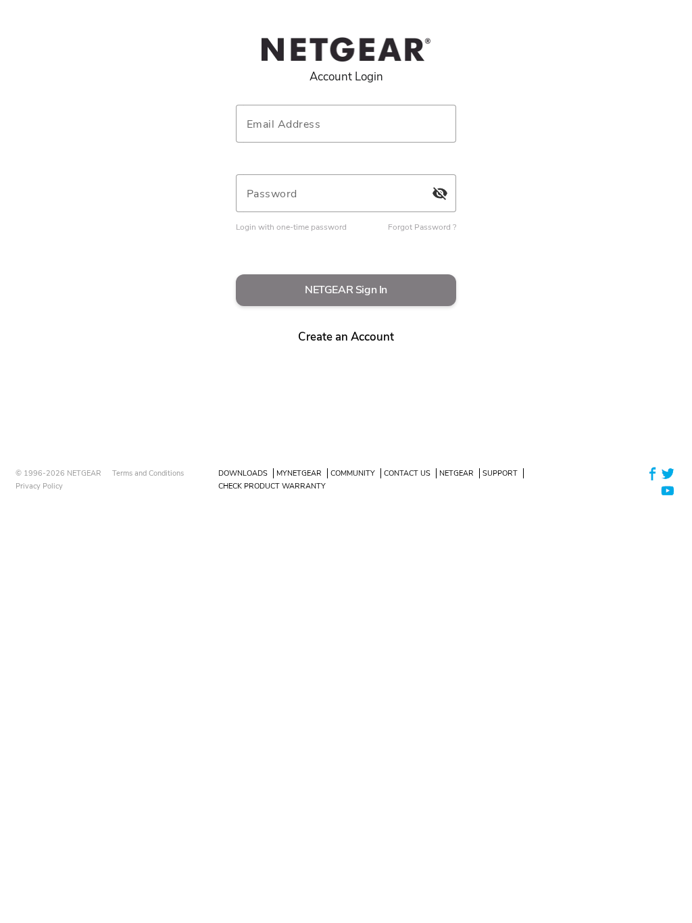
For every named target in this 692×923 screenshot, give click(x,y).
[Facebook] (652, 472)
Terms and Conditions (148, 473)
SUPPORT (500, 473)
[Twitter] (667, 472)
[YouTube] (667, 490)
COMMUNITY (352, 473)
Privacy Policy (39, 486)
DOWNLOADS (243, 473)
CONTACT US (407, 473)
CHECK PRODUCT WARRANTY (272, 486)
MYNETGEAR (299, 473)
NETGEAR (456, 473)
